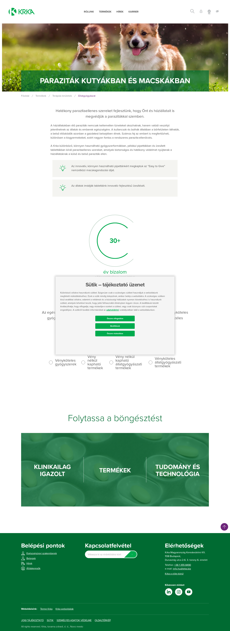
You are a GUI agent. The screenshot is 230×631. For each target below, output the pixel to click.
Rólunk (89, 11)
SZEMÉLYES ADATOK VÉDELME (74, 620)
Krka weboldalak (65, 609)
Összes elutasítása (115, 333)
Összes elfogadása (115, 318)
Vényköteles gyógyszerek (65, 362)
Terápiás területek (62, 95)
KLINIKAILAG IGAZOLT (52, 470)
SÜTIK (50, 620)
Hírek (119, 11)
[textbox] (111, 554)
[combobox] (111, 554)
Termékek (105, 11)
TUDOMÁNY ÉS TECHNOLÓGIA (177, 470)
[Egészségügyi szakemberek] (201, 12)
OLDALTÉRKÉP (103, 620)
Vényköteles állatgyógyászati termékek (168, 362)
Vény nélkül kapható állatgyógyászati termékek (128, 362)
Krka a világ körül (174, 573)
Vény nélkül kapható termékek (95, 362)
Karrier (133, 11)
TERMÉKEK (115, 470)
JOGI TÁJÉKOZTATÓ (32, 620)
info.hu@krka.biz (182, 568)
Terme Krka (46, 609)
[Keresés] (192, 11)
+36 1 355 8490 (182, 565)
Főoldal (25, 95)
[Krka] (22, 12)
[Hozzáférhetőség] (217, 12)
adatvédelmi (112, 310)
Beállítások (115, 326)
